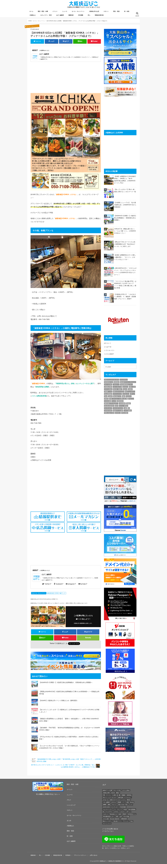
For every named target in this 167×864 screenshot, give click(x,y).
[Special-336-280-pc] (120, 55)
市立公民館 (125, 413)
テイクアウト (123, 379)
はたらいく (107, 343)
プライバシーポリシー (80, 855)
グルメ (69, 800)
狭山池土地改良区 (109, 406)
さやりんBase (108, 389)
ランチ (64, 593)
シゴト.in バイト (109, 350)
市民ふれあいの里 (109, 413)
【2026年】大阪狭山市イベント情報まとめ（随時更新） (58, 700)
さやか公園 (107, 401)
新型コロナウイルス (118, 391)
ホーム (31, 11)
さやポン (117, 413)
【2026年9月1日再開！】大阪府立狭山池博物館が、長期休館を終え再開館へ (65, 682)
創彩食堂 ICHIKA (53, 593)
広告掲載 (80, 15)
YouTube (83, 584)
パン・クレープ (117, 387)
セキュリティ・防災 (46, 15)
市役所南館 (122, 403)
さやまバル (126, 394)
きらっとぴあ (108, 384)
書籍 (123, 396)
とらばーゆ (107, 347)
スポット (106, 11)
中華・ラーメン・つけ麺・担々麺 (118, 398)
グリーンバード (117, 394)
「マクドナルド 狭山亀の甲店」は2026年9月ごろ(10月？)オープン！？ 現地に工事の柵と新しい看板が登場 (125, 284)
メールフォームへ (108, 831)
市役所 (110, 396)
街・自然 (126, 11)
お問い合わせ (93, 855)
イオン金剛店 (127, 410)
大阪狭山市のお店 (94, 11)
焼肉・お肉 (132, 387)
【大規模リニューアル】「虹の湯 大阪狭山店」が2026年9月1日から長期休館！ (125, 204)
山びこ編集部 (60, 15)
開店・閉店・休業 (43, 11)
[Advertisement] (66, 76)
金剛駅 (130, 389)
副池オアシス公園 (118, 410)
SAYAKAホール (108, 382)
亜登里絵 (116, 382)
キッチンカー (108, 408)
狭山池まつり (117, 396)
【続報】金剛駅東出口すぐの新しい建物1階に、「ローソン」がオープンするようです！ (125, 257)
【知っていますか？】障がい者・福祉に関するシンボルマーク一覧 (125, 190)
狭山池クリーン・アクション (127, 382)
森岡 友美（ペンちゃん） (111, 403)
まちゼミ (125, 387)
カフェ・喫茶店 (123, 406)
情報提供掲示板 (99, 15)
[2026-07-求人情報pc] (120, 83)
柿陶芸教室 (120, 401)
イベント (55, 11)
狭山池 (125, 389)
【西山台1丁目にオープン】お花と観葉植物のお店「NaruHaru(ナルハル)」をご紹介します (124, 244)
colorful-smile (108, 410)
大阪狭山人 (32, 15)
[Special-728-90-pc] (66, 659)
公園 (125, 408)
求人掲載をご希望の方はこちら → (48, 794)
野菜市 (106, 398)
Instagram (71, 584)
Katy (106, 396)
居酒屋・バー (108, 391)
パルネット (116, 384)
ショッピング (71, 805)
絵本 (116, 406)
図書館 (128, 403)
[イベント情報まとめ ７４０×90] (66, 669)
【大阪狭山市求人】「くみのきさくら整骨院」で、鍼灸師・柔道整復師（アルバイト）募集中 (125, 296)
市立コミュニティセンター (111, 379)
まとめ (69, 820)
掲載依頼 (70, 15)
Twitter (47, 584)
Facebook (59, 584)
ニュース (64, 11)
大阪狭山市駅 (108, 387)
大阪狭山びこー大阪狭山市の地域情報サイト (111, 861)
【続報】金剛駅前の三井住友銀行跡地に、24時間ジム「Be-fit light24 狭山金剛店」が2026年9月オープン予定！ (125, 179)
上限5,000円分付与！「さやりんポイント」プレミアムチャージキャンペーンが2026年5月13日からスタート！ (125, 271)
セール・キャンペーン (78, 11)
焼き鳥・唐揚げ (118, 389)
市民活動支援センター (126, 384)
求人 (89, 15)
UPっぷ (132, 394)
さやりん (128, 396)
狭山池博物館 (108, 394)
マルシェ (131, 398)
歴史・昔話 (116, 11)
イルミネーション (117, 408)
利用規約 (67, 855)
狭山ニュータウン (130, 391)
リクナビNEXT (109, 354)
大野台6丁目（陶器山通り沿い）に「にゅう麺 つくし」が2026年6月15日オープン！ (125, 231)
